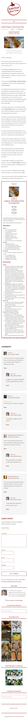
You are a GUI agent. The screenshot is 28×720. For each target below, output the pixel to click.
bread (10, 338)
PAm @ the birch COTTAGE (14, 435)
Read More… (23, 595)
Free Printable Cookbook (14, 666)
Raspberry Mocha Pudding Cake (16, 629)
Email (3, 557)
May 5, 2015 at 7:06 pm (13, 354)
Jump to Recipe (14, 32)
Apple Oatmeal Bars (6, 629)
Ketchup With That (14, 9)
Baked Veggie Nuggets (5, 650)
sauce (13, 338)
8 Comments (20, 29)
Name (3, 550)
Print (14, 198)
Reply (5, 368)
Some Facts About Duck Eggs (6, 660)
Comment (4, 533)
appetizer (5, 338)
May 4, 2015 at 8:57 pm (13, 478)
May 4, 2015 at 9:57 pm (13, 437)
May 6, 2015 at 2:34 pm (15, 375)
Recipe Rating (5, 528)
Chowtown (7, 85)
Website (3, 565)
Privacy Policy (14, 708)
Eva (9, 395)
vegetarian (23, 338)
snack (17, 338)
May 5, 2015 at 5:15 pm (15, 456)
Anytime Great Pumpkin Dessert (16, 639)
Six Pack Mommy (12, 476)
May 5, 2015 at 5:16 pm (15, 415)
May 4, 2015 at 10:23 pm (14, 397)
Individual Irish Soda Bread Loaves (16, 650)
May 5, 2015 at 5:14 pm (15, 499)
